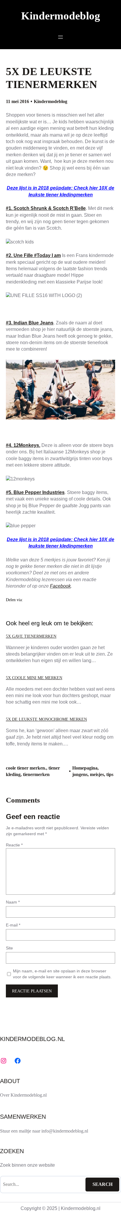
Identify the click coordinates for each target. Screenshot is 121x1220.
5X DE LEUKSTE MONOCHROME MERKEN (46, 719)
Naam (13, 902)
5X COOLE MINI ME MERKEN (34, 677)
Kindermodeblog (60, 16)
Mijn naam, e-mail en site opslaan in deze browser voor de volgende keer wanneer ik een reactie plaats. (62, 974)
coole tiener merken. (26, 767)
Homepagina (85, 767)
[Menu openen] (60, 37)
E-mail (13, 925)
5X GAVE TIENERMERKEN (31, 636)
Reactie (14, 845)
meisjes (97, 774)
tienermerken (36, 774)
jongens (80, 774)
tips (109, 774)
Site (9, 948)
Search (102, 1184)
